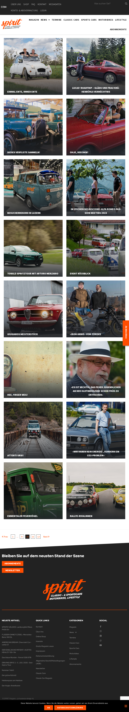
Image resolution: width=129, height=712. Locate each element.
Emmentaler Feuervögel (22, 516)
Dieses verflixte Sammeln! (23, 152)
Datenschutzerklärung (70, 707)
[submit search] (126, 4)
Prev (5, 536)
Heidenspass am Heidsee (12, 680)
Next (45, 536)
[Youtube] (5, 7)
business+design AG (26, 698)
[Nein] (126, 706)
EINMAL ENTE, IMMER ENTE (22, 91)
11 (33, 536)
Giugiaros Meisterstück (22, 334)
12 (38, 536)
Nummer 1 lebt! (8, 670)
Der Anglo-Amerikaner (11, 685)
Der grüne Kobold (9, 675)
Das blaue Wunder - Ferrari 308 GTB (16, 657)
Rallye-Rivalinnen (81, 516)
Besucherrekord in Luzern (24, 212)
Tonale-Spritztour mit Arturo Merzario (32, 273)
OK (48, 707)
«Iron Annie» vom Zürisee (85, 334)
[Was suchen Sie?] (109, 4)
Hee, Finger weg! (17, 394)
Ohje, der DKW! (79, 152)
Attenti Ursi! (15, 455)
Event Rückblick (80, 273)
